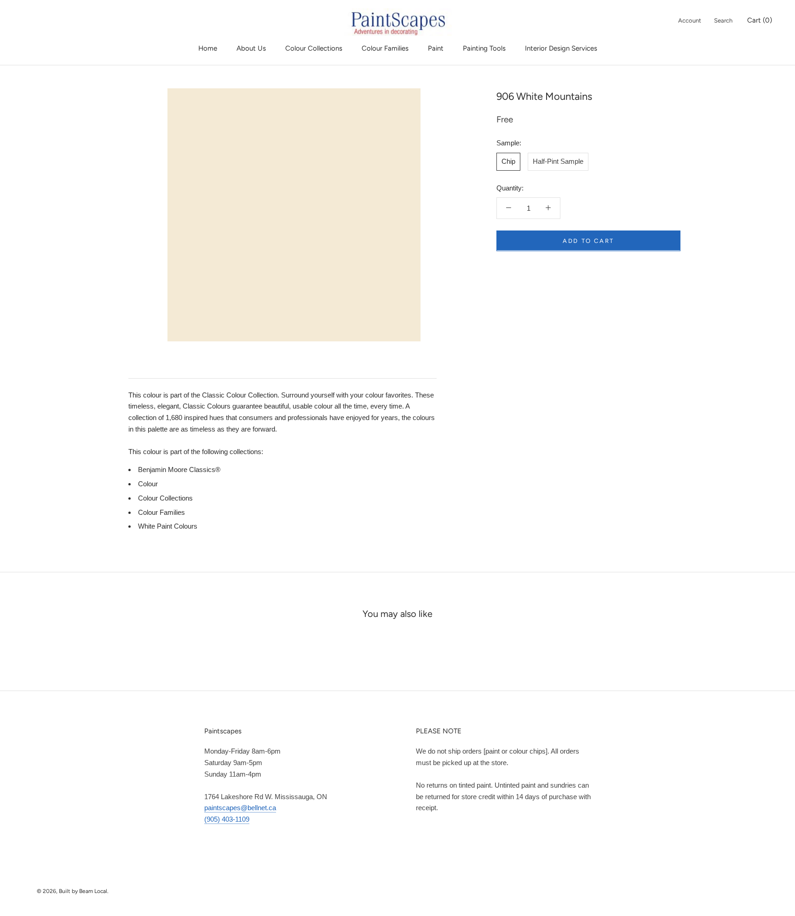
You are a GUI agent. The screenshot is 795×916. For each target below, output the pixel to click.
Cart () (759, 20)
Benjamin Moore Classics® (179, 469)
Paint (436, 48)
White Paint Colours (167, 526)
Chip (508, 161)
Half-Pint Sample (558, 161)
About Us (251, 48)
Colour (148, 484)
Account (689, 20)
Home (207, 48)
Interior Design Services (561, 48)
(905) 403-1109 (226, 819)
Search (723, 20)
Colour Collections (313, 48)
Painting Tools (484, 48)
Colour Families (385, 48)
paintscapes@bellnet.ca (240, 808)
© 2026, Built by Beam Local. (73, 891)
